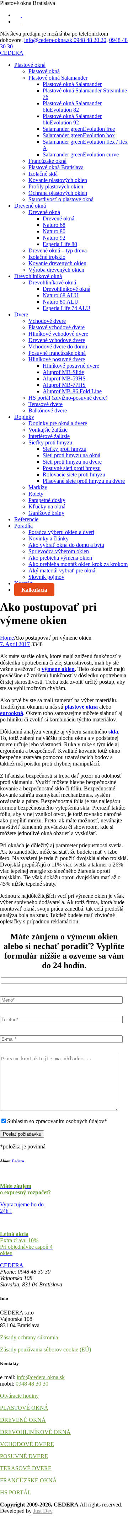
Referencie (26, 519)
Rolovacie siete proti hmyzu (74, 474)
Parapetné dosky (46, 500)
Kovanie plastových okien (57, 180)
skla (113, 732)
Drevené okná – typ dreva (57, 250)
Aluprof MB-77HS (64, 385)
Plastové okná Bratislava (56, 167)
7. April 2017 (15, 644)
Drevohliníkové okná (38, 276)
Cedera (18, 1161)
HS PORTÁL (15, 1492)
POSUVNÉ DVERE (24, 1456)
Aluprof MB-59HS (64, 378)
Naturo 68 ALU (61, 295)
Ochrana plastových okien (57, 193)
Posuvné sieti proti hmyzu (72, 468)
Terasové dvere (45, 404)
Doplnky (24, 417)
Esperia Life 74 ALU (66, 308)
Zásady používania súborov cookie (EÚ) (45, 1349)
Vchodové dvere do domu (57, 346)
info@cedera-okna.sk (49, 40)
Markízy (37, 487)
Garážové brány (46, 513)
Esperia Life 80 (60, 244)
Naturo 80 (54, 231)
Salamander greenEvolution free (79, 129)
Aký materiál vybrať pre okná (61, 570)
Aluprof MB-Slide (63, 372)
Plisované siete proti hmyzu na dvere (84, 481)
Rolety (35, 494)
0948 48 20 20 (90, 40)
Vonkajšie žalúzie (48, 430)
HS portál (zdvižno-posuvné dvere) (67, 398)
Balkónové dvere (47, 410)
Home (7, 638)
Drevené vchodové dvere (56, 340)
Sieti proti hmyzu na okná (71, 455)
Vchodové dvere (47, 321)
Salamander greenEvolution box (79, 135)
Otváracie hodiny (19, 1396)
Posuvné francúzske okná (57, 353)
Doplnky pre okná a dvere (57, 423)
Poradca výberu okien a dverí (61, 532)
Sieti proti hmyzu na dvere (72, 462)
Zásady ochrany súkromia (29, 1337)
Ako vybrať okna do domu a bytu (66, 545)
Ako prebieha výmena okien (60, 558)
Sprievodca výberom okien (58, 551)
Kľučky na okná (46, 506)
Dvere (21, 314)
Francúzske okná (47, 161)
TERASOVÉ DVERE (26, 1468)
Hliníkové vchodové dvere (58, 334)
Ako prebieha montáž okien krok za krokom (78, 564)
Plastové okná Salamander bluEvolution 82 (72, 106)
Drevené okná (30, 206)
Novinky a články (48, 538)
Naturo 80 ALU (61, 302)
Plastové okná (30, 65)
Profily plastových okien (55, 186)
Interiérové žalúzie (49, 436)
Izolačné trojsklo (46, 257)
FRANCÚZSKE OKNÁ (28, 1480)
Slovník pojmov (46, 577)
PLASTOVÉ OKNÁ (24, 1408)
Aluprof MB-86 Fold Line (72, 391)
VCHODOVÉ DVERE (27, 1444)
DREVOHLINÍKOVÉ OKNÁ (35, 1432)
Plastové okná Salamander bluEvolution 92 (72, 119)
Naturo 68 (54, 225)
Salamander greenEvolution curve (81, 154)
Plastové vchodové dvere (56, 327)
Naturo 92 (54, 238)
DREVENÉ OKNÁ (23, 1420)
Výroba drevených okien (56, 270)
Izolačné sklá (43, 174)
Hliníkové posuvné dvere (56, 359)
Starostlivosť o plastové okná (61, 199)
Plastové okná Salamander (57, 78)
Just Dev (42, 1511)
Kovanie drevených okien (57, 263)
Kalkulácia (34, 590)
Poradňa (23, 526)
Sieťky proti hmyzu (50, 442)
